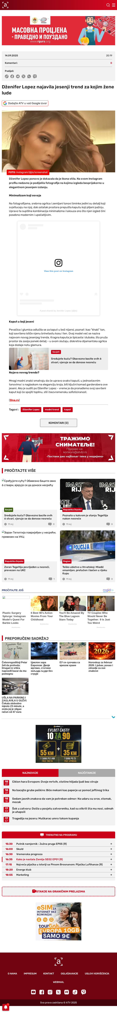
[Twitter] (58, 992)
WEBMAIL (58, 982)
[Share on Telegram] (18, 76)
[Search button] (108, 5)
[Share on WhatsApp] (29, 76)
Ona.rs (14, 400)
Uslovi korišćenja (97, 973)
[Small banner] (58, 744)
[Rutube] (66, 992)
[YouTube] (33, 992)
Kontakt (48, 973)
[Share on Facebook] (12, 76)
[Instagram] (50, 992)
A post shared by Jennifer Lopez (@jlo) (58, 310)
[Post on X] (23, 76)
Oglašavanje (69, 973)
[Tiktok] (75, 992)
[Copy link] (7, 76)
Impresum (30, 973)
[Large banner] (58, 30)
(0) (59, 423)
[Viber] (83, 992)
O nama (12, 973)
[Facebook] (41, 992)
